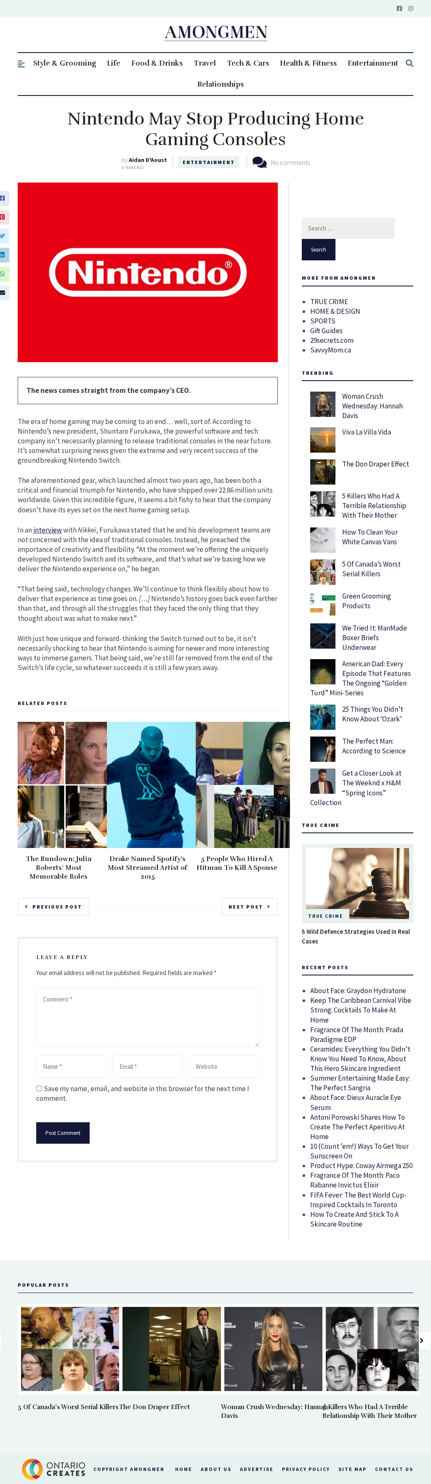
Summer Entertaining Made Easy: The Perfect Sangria (360, 1082)
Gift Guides (326, 330)
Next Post (246, 907)
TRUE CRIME (329, 301)
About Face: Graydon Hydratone (358, 990)
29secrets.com (332, 340)
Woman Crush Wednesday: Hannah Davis (372, 406)
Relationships (220, 84)
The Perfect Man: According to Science (374, 746)
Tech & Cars (248, 63)
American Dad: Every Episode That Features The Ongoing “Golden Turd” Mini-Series (360, 678)
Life (113, 63)
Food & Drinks (157, 63)
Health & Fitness (308, 63)
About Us (216, 1469)
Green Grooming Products (366, 600)
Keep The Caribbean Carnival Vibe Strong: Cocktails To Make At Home (360, 1010)
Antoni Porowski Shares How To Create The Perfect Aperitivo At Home (357, 1127)
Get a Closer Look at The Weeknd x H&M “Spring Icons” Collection (356, 787)
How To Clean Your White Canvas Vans (370, 536)
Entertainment (373, 63)
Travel (205, 63)
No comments (290, 162)
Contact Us (394, 1469)
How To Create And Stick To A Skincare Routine (354, 1219)
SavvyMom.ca (330, 350)
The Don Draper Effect (375, 464)
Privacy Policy (306, 1469)
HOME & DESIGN (335, 311)
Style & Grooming (64, 63)
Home (183, 1469)
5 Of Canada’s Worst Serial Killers (371, 568)
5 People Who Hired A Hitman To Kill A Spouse (237, 863)
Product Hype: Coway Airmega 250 (361, 1165)
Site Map (352, 1469)
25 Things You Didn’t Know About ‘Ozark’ (372, 714)
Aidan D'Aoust (148, 160)
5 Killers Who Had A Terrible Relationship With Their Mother (374, 505)
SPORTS (322, 321)
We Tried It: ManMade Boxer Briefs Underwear (374, 637)
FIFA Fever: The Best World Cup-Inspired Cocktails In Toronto (358, 1199)
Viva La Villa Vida (366, 432)
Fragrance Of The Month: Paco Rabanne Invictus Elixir (355, 1180)
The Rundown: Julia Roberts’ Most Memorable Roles (58, 868)
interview (47, 530)
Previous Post (57, 907)
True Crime (325, 916)
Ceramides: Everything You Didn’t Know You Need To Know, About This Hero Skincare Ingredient (360, 1058)
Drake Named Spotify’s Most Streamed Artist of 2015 (147, 868)
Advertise (257, 1469)
